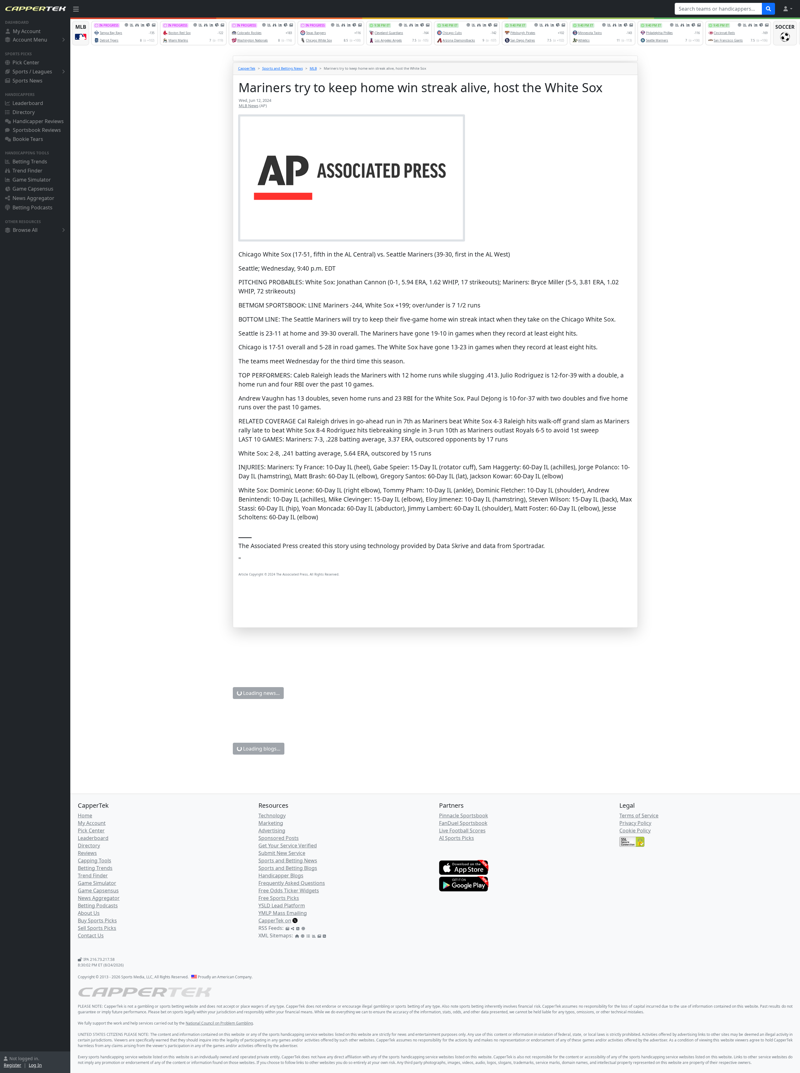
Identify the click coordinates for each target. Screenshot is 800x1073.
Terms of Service (638, 815)
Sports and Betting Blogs (287, 868)
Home (85, 815)
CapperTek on (274, 920)
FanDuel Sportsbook (463, 823)
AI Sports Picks (456, 838)
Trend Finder (27, 170)
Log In (35, 1065)
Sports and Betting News (282, 68)
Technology (272, 815)
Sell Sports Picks (97, 928)
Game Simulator (31, 179)
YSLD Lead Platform (281, 905)
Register (12, 1065)
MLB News (248, 105)
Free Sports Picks (278, 898)
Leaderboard (27, 103)
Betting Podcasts (32, 207)
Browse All (25, 230)
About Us (89, 913)
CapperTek (246, 68)
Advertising (271, 830)
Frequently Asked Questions (291, 883)
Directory (23, 112)
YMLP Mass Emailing (282, 913)
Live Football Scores (462, 830)
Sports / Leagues (32, 71)
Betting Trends (29, 161)
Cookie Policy (635, 830)
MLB (313, 68)
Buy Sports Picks (97, 920)
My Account (27, 31)
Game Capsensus (32, 188)
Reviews (87, 853)
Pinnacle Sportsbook (463, 815)
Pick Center (25, 62)
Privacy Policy (635, 823)
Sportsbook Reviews (37, 130)
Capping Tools (94, 860)
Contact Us (91, 935)
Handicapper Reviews (38, 121)
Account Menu (30, 39)
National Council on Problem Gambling (219, 1023)
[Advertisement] (425, 611)
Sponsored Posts (278, 838)
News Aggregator (33, 198)
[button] (787, 8)
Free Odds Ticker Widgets (288, 890)
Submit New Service (281, 853)
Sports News (27, 80)
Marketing (270, 823)
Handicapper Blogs (280, 875)
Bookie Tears (28, 139)
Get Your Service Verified (287, 845)
